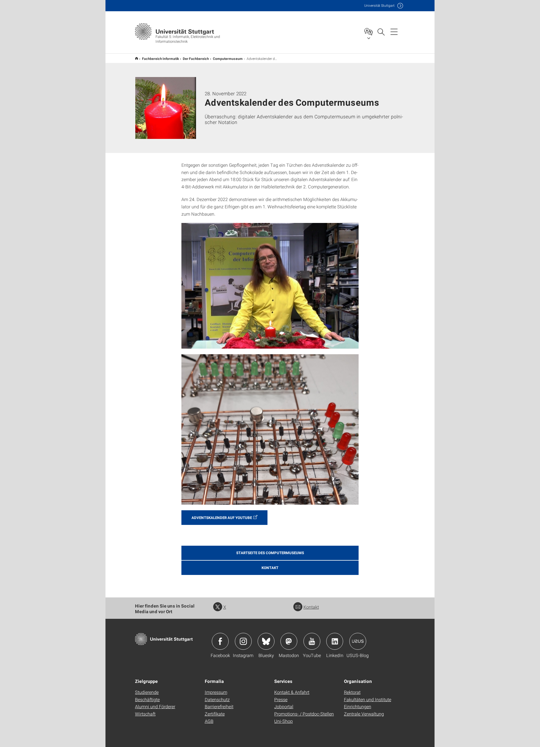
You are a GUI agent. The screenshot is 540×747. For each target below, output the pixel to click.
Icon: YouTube (311, 641)
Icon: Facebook (220, 641)
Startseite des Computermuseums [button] (270, 552)
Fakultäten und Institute (367, 699)
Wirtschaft (145, 714)
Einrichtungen (357, 706)
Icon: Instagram (243, 641)
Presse (280, 699)
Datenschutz (217, 699)
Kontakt (311, 607)
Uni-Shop (283, 721)
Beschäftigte (147, 699)
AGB (209, 721)
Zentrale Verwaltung (364, 714)
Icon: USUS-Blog (357, 641)
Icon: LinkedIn (334, 641)
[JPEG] (270, 286)
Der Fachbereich (196, 58)
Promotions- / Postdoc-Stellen (304, 714)
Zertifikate (215, 714)
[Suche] (381, 31)
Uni (379, 5)
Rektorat (352, 692)
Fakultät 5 (136, 58)
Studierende (147, 692)
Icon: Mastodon (288, 641)
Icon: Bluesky (266, 641)
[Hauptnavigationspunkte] (394, 31)
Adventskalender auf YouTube (222, 517)
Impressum (216, 692)
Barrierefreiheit (219, 706)
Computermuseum (228, 58)
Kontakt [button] (270, 567)
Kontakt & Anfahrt (291, 692)
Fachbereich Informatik (160, 58)
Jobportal (283, 706)
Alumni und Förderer (155, 706)
